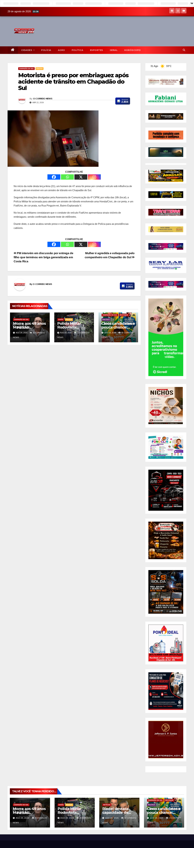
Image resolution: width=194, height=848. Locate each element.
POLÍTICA (77, 50)
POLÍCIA (46, 50)
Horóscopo (132, 50)
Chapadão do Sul (26, 68)
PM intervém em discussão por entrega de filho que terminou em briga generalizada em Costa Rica (43, 257)
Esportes (96, 50)
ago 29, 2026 (22, 818)
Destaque (124, 315)
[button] (184, 50)
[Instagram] (94, 177)
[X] (80, 177)
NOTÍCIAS (106, 805)
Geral (114, 50)
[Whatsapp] (67, 177)
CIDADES (27, 50)
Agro (61, 50)
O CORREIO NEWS (42, 98)
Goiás (60, 319)
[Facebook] (53, 177)
